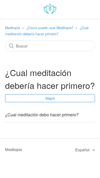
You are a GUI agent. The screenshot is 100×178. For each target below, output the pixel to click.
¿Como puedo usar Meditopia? (49, 27)
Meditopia (12, 27)
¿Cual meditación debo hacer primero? (42, 115)
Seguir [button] (50, 98)
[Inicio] (50, 12)
